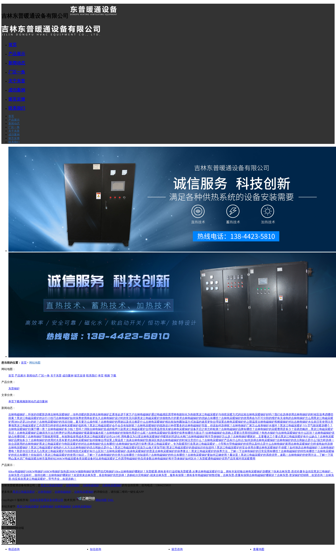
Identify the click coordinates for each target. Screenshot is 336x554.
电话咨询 (14, 549)
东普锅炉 (14, 388)
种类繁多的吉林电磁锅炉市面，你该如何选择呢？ (201, 425)
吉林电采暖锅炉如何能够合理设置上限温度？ (98, 440)
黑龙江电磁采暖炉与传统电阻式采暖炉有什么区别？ (74, 451)
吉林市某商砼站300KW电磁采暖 (56, 458)
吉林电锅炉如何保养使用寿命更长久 (78, 418)
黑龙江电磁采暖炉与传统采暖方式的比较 (221, 414)
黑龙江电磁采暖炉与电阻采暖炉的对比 (63, 443)
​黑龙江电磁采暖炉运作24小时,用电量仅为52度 (112, 436)
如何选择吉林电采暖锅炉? (261, 440)
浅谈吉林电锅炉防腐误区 (141, 440)
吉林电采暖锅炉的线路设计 (154, 425)
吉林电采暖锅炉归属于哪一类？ (28, 429)
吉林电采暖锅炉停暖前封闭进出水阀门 (164, 436)
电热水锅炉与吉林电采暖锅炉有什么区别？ (288, 432)
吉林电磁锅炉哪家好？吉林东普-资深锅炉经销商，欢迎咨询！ (287, 475)
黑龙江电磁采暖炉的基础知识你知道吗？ (191, 447)
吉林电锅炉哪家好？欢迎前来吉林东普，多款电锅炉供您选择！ (87, 475)
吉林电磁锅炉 (91, 485)
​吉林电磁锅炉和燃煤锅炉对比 (276, 421)
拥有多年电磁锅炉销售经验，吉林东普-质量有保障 (218, 475)
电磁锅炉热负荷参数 (139, 458)
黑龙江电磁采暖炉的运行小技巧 (36, 418)
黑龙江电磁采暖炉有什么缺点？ (300, 436)
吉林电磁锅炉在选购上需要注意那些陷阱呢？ (234, 432)
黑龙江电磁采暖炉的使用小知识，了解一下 (71, 454)
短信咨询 (95, 549)
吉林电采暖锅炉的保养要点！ (173, 451)
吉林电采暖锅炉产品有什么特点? (224, 440)
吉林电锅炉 (278, 443)
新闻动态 (14, 123)
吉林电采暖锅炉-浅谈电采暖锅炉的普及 (130, 451)
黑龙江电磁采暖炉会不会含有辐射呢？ (113, 425)
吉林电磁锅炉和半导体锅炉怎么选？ (210, 436)
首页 (11, 116)
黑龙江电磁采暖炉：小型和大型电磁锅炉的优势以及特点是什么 (232, 443)
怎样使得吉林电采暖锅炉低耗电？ (69, 425)
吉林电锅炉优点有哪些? (101, 443)
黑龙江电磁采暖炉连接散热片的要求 (159, 418)
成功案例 (14, 134)
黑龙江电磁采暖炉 (52, 485)
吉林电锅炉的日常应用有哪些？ (261, 451)
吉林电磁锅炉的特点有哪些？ (169, 454)
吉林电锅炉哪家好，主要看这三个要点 (257, 436)
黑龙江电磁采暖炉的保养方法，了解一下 (216, 451)
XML (110, 500)
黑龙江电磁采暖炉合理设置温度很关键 (147, 429)
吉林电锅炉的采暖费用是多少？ (274, 429)
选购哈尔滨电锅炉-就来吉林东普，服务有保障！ (157, 475)
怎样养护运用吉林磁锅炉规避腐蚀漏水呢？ (79, 432)
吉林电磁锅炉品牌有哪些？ (238, 429)
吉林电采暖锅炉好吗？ (260, 414)
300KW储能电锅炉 (80, 471)
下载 (113, 375)
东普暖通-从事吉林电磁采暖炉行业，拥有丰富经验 (211, 471)
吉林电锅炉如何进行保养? (132, 443)
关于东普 (14, 130)
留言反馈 (14, 138)
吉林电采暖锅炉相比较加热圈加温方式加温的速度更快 (179, 421)
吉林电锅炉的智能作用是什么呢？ (127, 432)
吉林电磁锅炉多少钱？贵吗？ (66, 429)
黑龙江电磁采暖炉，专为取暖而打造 (170, 443)
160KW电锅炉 (34, 471)
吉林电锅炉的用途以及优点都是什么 (123, 421)
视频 (107, 375)
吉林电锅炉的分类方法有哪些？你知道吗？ (124, 454)
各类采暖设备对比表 (88, 458)
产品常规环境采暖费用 (241, 458)
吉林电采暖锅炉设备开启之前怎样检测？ (196, 429)
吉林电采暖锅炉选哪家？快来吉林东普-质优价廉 (272, 471)
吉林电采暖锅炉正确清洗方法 (35, 432)
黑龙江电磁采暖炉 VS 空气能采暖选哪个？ (306, 425)
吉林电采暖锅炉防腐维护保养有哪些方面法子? (177, 432)
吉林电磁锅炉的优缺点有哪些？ (201, 418)
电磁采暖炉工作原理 (114, 458)
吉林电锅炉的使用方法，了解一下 (309, 454)
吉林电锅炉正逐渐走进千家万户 (114, 414)
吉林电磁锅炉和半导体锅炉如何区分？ (175, 458)
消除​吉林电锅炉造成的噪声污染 (103, 429)
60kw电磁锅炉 (17, 471)
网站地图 (34, 362)
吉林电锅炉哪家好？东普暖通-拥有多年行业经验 (150, 471)
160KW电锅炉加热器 (56, 471)
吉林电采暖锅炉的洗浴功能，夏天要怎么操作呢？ (70, 421)
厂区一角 (14, 127)
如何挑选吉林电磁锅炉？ (305, 447)
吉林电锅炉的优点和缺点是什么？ (94, 447)
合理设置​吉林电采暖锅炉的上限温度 (235, 421)
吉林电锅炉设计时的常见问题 (119, 418)
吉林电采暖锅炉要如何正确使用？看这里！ (214, 454)
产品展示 (14, 119)
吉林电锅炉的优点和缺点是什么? (297, 440)
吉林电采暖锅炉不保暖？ (274, 447)
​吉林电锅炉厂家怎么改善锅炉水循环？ (256, 425)
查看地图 (258, 549)
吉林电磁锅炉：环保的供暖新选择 (29, 414)
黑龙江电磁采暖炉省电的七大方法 (52, 447)
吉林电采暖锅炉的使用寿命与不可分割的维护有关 (252, 418)
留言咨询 (177, 549)
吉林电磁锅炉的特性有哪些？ (299, 451)
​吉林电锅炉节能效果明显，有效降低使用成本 (56, 436)
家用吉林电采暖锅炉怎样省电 (303, 443)
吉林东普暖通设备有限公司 (46, 500)
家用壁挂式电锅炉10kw (106, 471)
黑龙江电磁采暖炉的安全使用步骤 (238, 447)
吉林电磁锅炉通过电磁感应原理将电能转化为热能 (165, 414)
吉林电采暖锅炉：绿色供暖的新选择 (72, 414)
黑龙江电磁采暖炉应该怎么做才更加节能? (140, 447)
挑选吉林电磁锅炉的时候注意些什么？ (180, 440)
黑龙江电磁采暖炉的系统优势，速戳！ (264, 454)
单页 (101, 375)
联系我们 (14, 141)
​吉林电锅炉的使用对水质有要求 (50, 440)
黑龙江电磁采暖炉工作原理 (31, 425)
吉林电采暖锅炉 (112, 485)
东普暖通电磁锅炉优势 (213, 458)
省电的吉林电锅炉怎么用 (298, 418)
